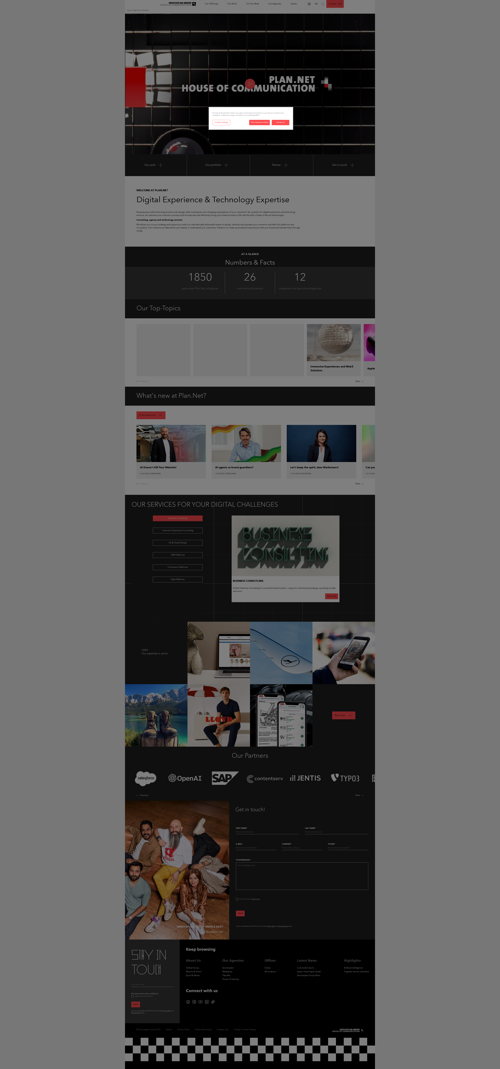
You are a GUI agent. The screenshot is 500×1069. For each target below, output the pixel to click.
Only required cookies (259, 122)
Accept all (281, 122)
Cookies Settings (221, 122)
